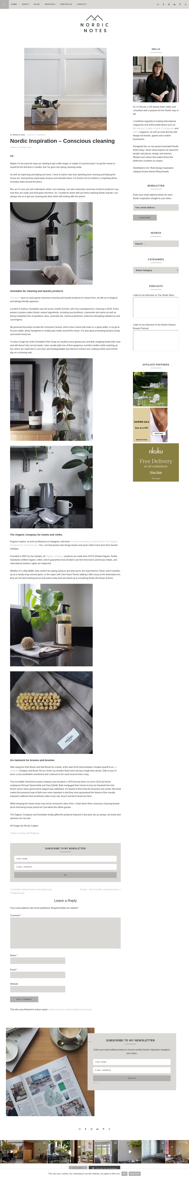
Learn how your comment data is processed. (70, 1009)
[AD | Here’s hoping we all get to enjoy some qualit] (11, 1151)
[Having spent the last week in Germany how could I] (153, 1151)
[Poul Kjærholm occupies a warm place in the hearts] (35, 1151)
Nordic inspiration (20, 147)
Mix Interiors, (139, 128)
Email (13, 969)
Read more (134, 1174)
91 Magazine (168, 128)
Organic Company (55, 556)
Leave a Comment (36, 135)
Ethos (136, 132)
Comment (15, 915)
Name (13, 955)
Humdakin (15, 298)
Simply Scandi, (153, 128)
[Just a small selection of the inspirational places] (82, 1151)
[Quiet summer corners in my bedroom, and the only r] (106, 1151)
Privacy (96, 1083)
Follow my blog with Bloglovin (24, 833)
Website (14, 984)
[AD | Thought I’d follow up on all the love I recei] (59, 1151)
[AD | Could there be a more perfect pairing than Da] (177, 1151)
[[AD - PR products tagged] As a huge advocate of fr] (130, 1151)
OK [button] (124, 1174)
